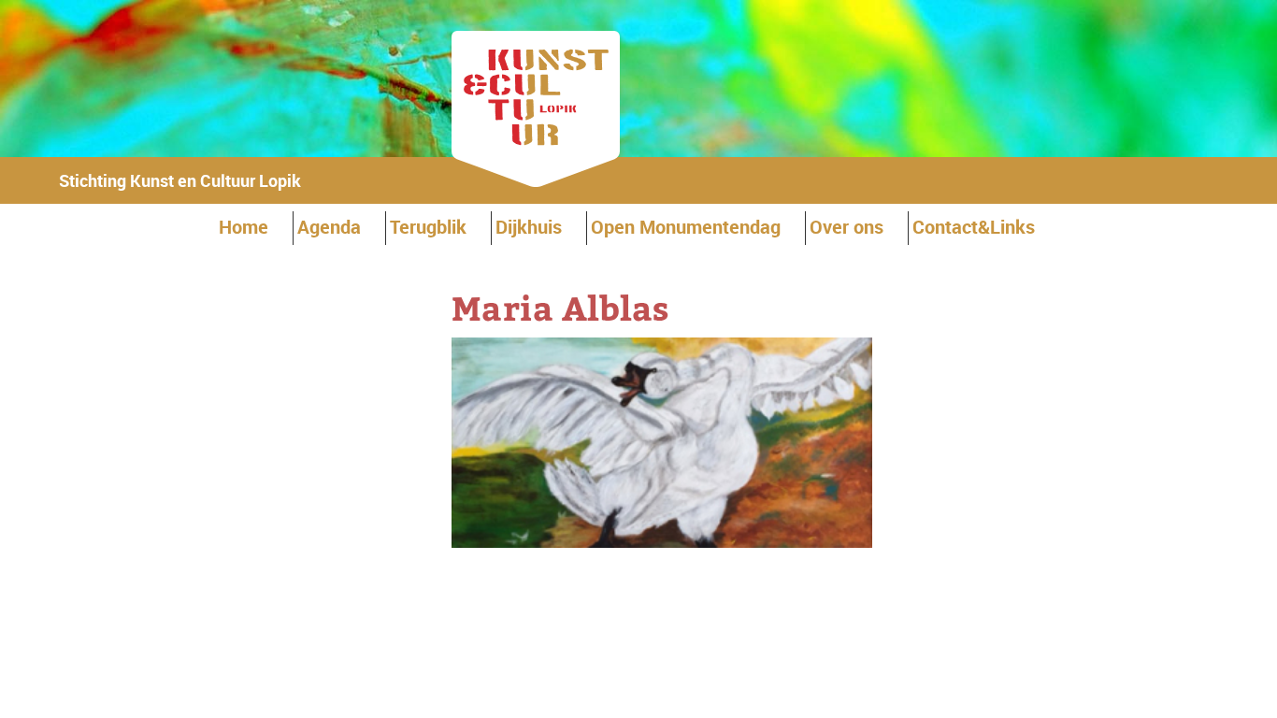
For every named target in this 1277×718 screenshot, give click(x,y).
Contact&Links (973, 226)
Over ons (846, 226)
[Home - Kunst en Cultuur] (536, 181)
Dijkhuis (528, 226)
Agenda (329, 226)
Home (243, 226)
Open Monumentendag (686, 226)
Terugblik (428, 226)
